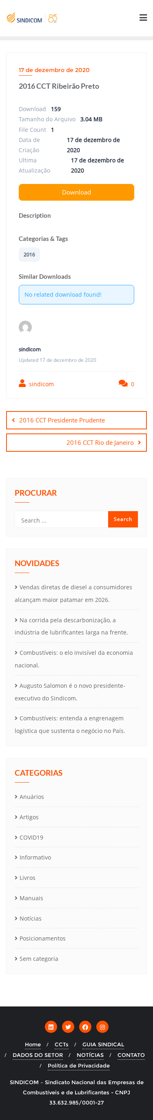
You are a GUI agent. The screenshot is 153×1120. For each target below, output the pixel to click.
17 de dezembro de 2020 (54, 70)
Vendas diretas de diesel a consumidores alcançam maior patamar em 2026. (73, 593)
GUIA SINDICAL (103, 1044)
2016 (29, 254)
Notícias (31, 918)
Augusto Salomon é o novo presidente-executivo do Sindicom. (70, 692)
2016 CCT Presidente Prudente (62, 420)
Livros (27, 878)
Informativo (35, 857)
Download (76, 192)
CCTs (62, 1044)
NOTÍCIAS (90, 1055)
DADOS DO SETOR (38, 1055)
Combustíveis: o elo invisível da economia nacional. (74, 659)
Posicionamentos (43, 938)
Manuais (31, 898)
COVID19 (31, 837)
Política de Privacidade (79, 1065)
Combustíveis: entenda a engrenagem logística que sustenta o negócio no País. (70, 724)
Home (33, 1044)
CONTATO (131, 1055)
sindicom (40, 384)
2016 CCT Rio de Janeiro (100, 442)
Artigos (29, 817)
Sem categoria (39, 958)
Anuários (32, 797)
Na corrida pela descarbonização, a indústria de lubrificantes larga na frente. (71, 626)
